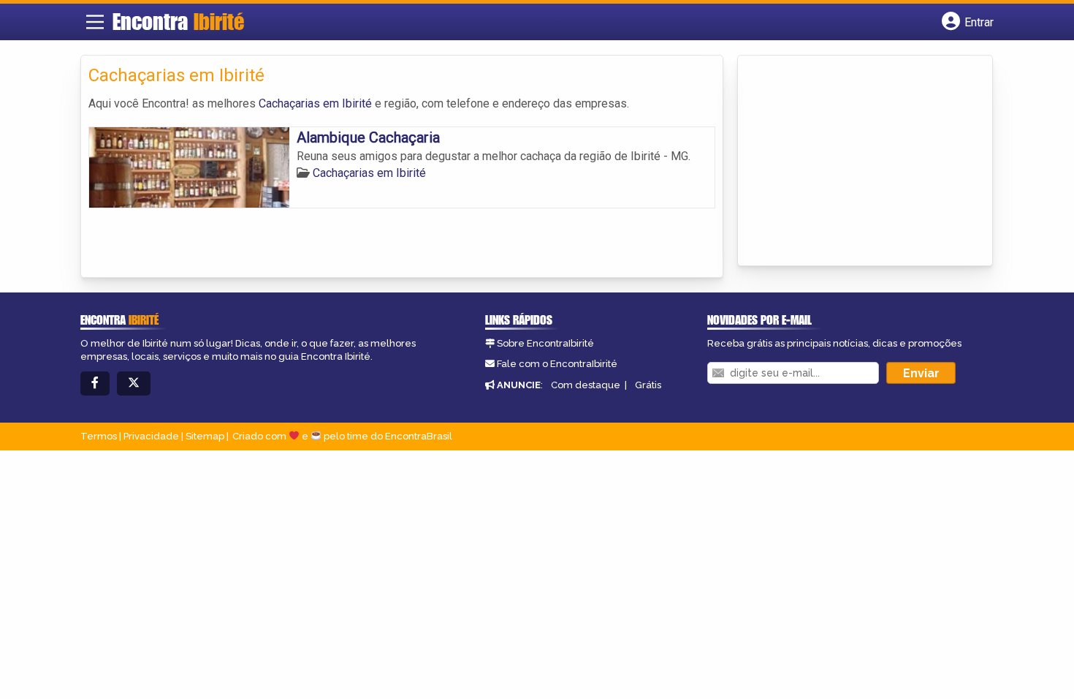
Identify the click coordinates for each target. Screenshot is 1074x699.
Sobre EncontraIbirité (545, 343)
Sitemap (205, 436)
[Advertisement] (854, 161)
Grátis (648, 384)
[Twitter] (134, 383)
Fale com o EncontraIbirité (557, 363)
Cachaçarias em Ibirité (315, 103)
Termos (98, 436)
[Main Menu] (95, 22)
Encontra (178, 21)
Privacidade (151, 436)
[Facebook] (95, 383)
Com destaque (585, 384)
